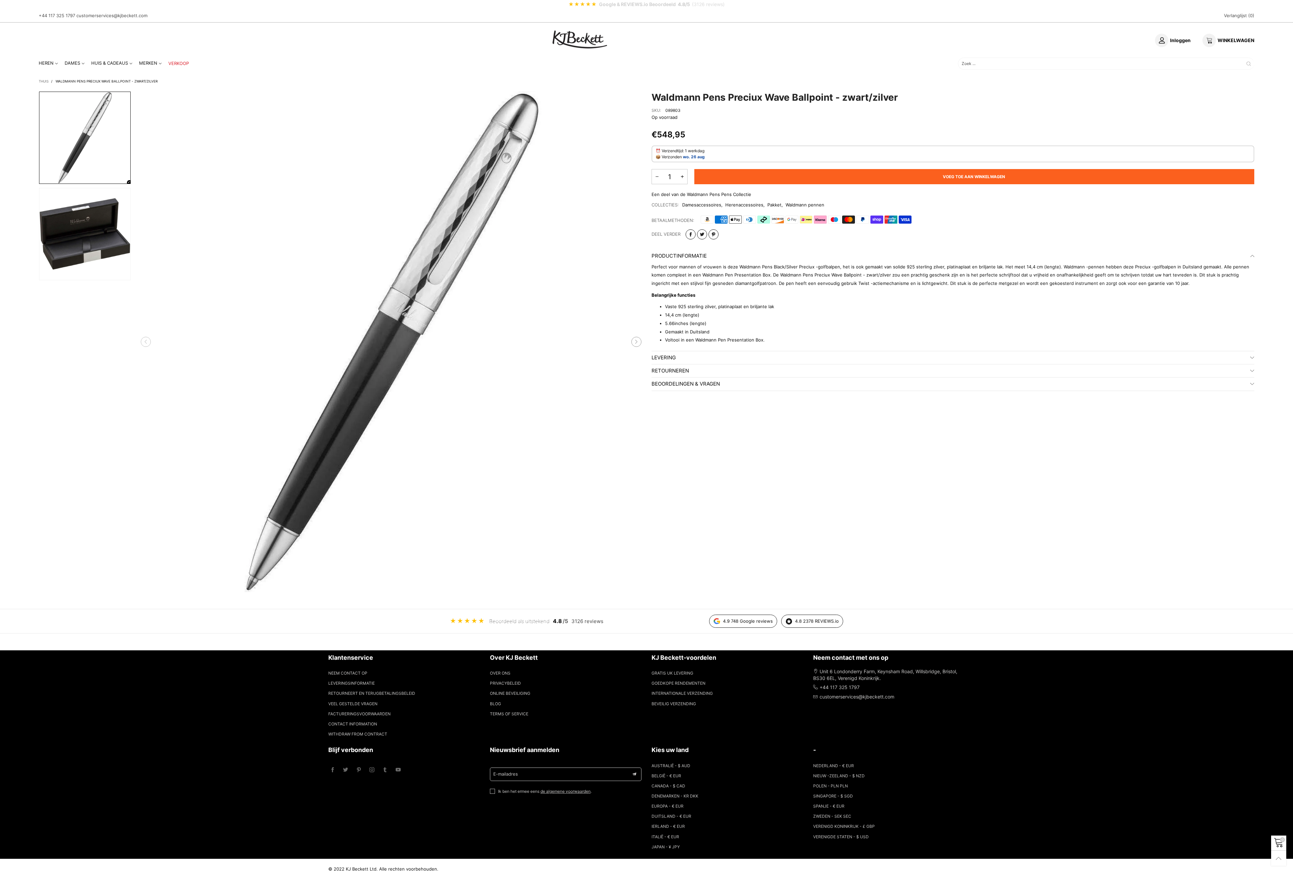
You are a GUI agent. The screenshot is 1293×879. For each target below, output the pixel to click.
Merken (148, 63)
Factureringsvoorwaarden (359, 713)
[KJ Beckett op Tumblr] (385, 770)
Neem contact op (347, 673)
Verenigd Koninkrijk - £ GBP (844, 826)
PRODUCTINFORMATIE (679, 256)
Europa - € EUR (668, 806)
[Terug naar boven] (1278, 858)
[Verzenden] (1249, 63)
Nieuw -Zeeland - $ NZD (839, 775)
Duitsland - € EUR (671, 816)
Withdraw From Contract (357, 734)
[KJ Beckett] (580, 39)
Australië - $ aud (671, 765)
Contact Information (352, 723)
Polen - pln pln (830, 785)
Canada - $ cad (668, 785)
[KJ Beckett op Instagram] (372, 770)
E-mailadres (505, 774)
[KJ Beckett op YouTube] (398, 770)
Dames (72, 63)
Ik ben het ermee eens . (545, 791)
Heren (46, 63)
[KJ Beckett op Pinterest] (359, 770)
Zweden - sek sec (832, 816)
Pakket (774, 204)
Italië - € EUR (665, 836)
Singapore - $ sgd (833, 796)
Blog (495, 703)
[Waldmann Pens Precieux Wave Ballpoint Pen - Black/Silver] (391, 341)
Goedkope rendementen (678, 683)
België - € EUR (666, 775)
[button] (146, 342)
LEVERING (664, 357)
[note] (646, 4)
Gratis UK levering (672, 673)
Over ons (500, 673)
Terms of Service (509, 713)
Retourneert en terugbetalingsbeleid (371, 693)
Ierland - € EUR (668, 826)
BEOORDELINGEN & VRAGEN (686, 384)
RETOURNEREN (670, 370)
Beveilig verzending (674, 703)
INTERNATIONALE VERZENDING (682, 693)
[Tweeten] (702, 234)
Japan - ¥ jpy (666, 846)
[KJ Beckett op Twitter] (345, 770)
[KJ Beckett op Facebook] (332, 770)
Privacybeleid (505, 683)
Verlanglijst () (1239, 15)
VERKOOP (178, 63)
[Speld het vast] (713, 234)
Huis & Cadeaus (109, 63)
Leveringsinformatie (351, 683)
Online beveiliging (510, 693)
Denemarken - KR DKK (675, 796)
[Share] (691, 234)
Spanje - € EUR (828, 806)
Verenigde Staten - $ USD (841, 836)
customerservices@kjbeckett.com (111, 15)
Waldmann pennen (805, 204)
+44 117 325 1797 (57, 15)
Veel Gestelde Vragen (352, 703)
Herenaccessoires (744, 204)
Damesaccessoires (701, 204)
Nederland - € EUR (833, 765)
